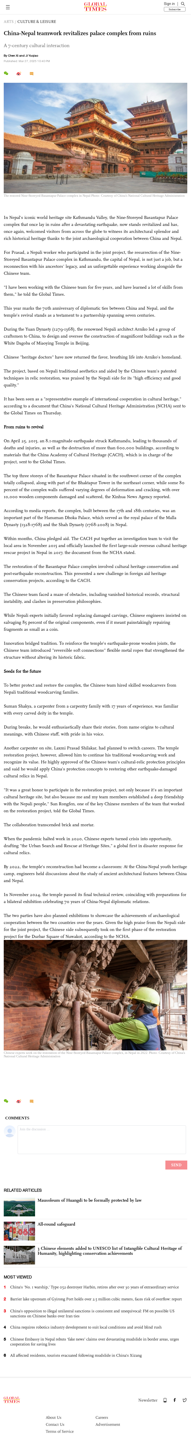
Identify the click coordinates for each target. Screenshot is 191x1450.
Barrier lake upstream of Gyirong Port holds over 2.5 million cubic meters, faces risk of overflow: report (96, 1299)
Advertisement (108, 1424)
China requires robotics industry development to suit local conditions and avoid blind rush (86, 1327)
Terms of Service (60, 1431)
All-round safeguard (56, 1224)
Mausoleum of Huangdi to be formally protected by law (90, 1200)
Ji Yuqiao (31, 55)
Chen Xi (13, 55)
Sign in (169, 4)
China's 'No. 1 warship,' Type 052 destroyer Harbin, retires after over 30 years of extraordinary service (94, 1287)
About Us (53, 1417)
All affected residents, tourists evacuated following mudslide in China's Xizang (76, 1355)
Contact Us (55, 1424)
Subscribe (175, 9)
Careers (102, 1417)
